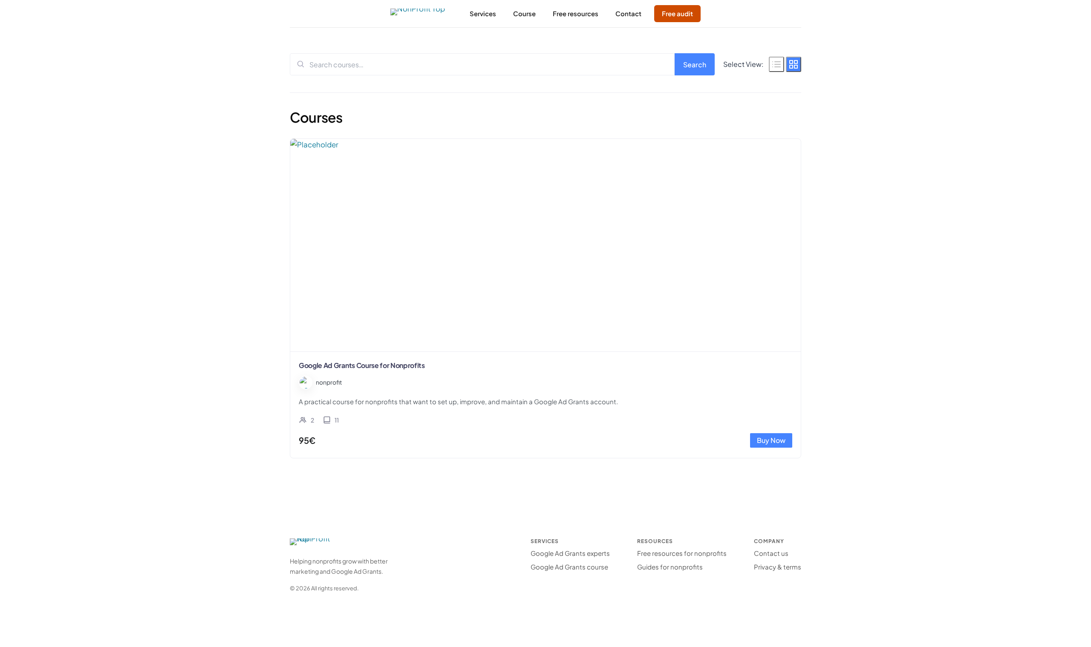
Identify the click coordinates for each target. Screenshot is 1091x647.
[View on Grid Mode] (793, 64)
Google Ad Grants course (569, 567)
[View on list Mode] (776, 64)
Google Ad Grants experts (570, 553)
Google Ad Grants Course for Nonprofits (362, 365)
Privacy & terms (777, 567)
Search (694, 64)
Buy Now (771, 440)
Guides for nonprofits (670, 567)
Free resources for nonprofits (682, 553)
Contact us (771, 553)
